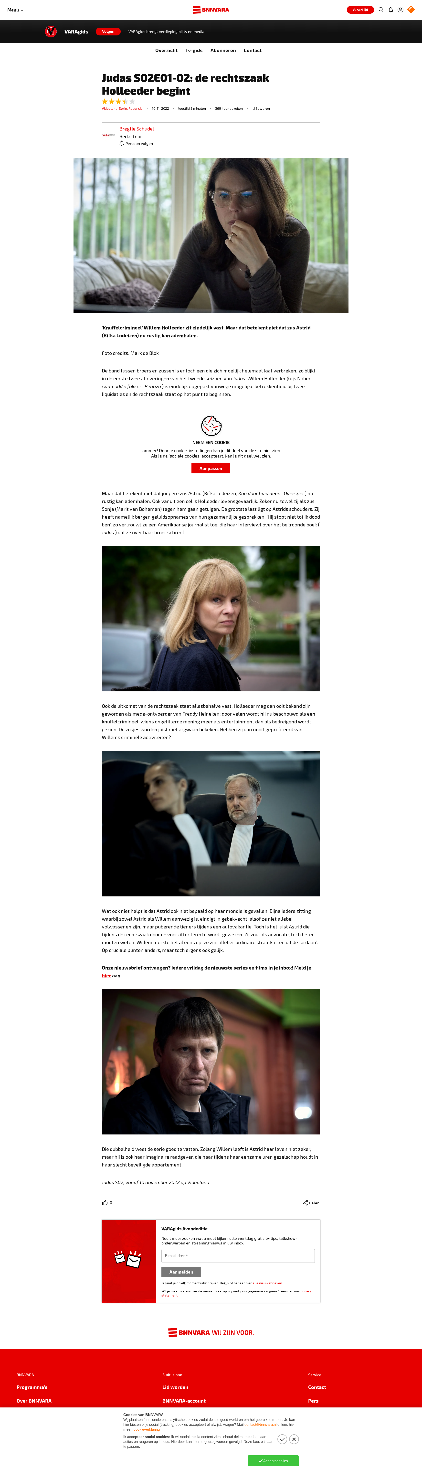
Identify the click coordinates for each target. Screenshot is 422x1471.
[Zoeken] (381, 10)
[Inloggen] (400, 10)
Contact (253, 50)
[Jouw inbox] (391, 10)
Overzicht (166, 50)
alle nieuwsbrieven (267, 1283)
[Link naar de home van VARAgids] (51, 31)
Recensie (135, 108)
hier (106, 975)
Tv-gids (194, 50)
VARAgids (76, 31)
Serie (123, 108)
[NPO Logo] (411, 10)
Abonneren (223, 50)
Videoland (110, 108)
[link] (109, 135)
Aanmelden (181, 1271)
